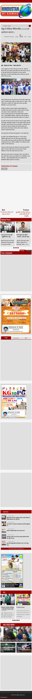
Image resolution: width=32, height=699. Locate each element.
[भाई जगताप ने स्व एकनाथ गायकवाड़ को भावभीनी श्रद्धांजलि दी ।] (4, 524)
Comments (16, 338)
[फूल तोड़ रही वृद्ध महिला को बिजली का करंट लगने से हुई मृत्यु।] (4, 543)
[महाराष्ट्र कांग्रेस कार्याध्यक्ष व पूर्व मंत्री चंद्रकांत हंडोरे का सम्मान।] (7, 599)
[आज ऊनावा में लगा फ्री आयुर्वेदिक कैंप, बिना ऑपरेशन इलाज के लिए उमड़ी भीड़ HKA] (7, 226)
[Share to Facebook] (9, 228)
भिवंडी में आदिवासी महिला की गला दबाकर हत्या (16, 530)
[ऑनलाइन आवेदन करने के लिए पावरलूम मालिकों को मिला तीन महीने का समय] (4, 536)
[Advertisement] (16, 189)
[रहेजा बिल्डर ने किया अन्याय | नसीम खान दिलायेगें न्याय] (15, 634)
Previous (1, 226)
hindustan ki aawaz (12, 697)
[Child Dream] (23, 599)
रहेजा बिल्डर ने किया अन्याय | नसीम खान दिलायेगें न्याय (14, 640)
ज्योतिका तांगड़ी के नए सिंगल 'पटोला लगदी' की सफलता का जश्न (24, 649)
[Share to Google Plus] (13, 228)
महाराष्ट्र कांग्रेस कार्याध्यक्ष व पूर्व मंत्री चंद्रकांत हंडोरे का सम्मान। (8, 609)
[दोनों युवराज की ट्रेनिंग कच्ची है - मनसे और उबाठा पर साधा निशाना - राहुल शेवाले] (23, 226)
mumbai (5, 25)
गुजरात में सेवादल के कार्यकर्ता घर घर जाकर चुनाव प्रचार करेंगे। (8, 649)
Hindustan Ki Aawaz (9, 36)
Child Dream (21, 607)
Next (29, 226)
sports (9, 25)
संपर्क (26, 338)
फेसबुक (6, 337)
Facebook (2, 169)
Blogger (22, 250)
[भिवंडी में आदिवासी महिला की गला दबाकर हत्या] (4, 530)
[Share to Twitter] (11, 228)
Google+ (6, 169)
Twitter (4, 169)
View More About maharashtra (16, 548)
